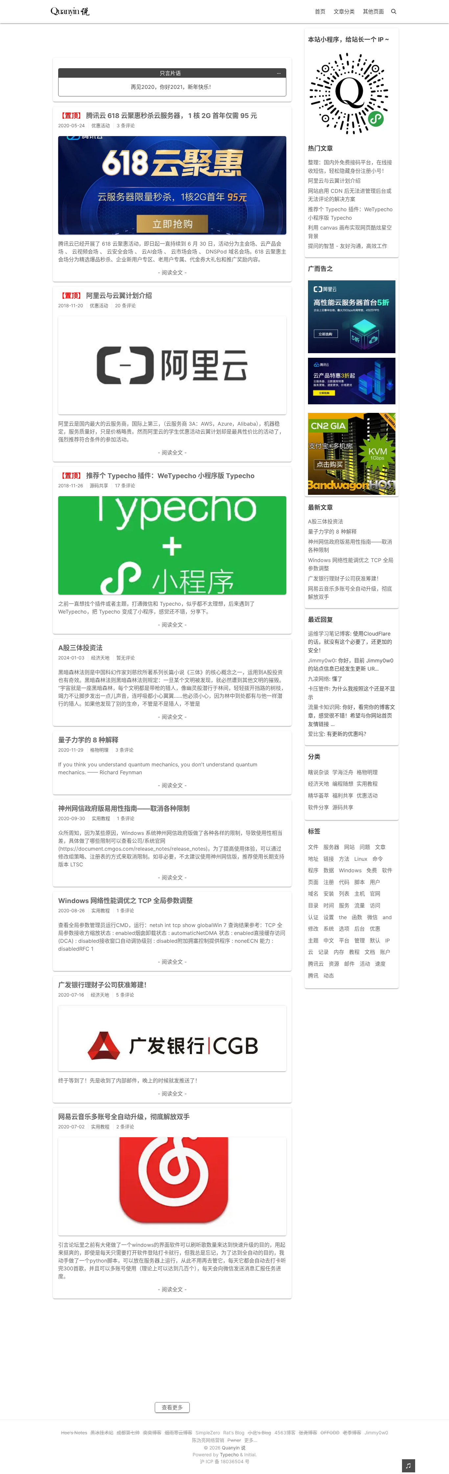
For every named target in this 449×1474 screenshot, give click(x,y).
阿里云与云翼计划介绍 (334, 180)
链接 (328, 859)
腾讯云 (316, 963)
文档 (370, 952)
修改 (313, 928)
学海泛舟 (342, 772)
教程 (354, 952)
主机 (359, 893)
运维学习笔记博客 (329, 633)
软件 (387, 870)
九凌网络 (318, 679)
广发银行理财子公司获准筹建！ (345, 578)
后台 (359, 928)
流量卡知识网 (324, 707)
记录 (323, 952)
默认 (375, 940)
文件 (313, 847)
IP (387, 940)
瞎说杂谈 (318, 772)
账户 (385, 952)
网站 (349, 847)
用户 (375, 882)
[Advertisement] (172, 38)
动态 (328, 975)
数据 (328, 870)
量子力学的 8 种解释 (332, 531)
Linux (360, 859)
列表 (344, 893)
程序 (313, 870)
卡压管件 (318, 688)
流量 (359, 905)
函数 (357, 917)
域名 (313, 893)
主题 (313, 940)
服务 (344, 905)
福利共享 (342, 795)
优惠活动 (367, 795)
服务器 (331, 847)
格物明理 (367, 772)
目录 (313, 905)
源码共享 (342, 807)
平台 (344, 940)
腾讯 (313, 975)
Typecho (229, 1454)
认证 (313, 917)
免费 (371, 870)
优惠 (375, 928)
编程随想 (342, 783)
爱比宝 (316, 734)
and (387, 917)
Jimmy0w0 (321, 660)
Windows (350, 870)
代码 (344, 882)
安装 (328, 893)
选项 (344, 928)
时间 (328, 905)
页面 (313, 882)
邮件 (349, 963)
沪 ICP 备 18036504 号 (224, 1461)
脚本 (359, 882)
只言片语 (220, 73)
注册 (328, 882)
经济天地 (318, 783)
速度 (380, 963)
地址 (313, 859)
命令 (377, 859)
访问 (375, 905)
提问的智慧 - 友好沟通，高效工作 (347, 246)
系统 (328, 928)
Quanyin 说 (234, 1447)
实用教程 (367, 783)
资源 (334, 963)
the (343, 917)
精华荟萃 (318, 795)
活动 (365, 963)
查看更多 (172, 1407)
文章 (380, 847)
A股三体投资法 (325, 521)
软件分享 (318, 807)
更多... (250, 1440)
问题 (365, 847)
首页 (320, 11)
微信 (372, 917)
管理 (359, 940)
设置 (328, 917)
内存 (339, 952)
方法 (344, 859)
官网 (375, 893)
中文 (328, 940)
